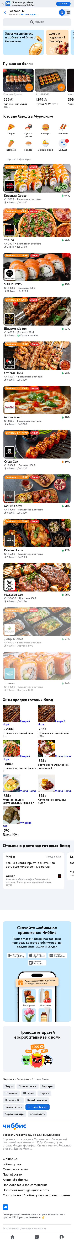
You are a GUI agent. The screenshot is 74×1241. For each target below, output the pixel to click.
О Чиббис (10, 1159)
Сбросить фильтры (18, 159)
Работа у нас (12, 1164)
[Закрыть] (3, 4)
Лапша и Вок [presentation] (13, 1100)
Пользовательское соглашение (25, 1185)
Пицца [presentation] (9, 1086)
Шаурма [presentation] (28, 1093)
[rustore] (37, 963)
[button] (18, 89)
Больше (63, 145)
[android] (16, 955)
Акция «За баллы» (16, 1180)
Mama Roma (63, 756)
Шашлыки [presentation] (11, 1093)
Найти (39, 22)
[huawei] (57, 955)
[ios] (37, 955)
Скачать (63, 4)
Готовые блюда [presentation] (37, 1107)
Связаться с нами (15, 1169)
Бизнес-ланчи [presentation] (13, 1107)
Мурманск (8, 1079)
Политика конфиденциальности (26, 1190)
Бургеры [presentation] (47, 1086)
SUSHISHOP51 (43, 94)
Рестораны (23, 1079)
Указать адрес (29, 14)
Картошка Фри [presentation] (14, 1114)
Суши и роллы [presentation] (27, 1086)
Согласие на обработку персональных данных (36, 1195)
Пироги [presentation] (44, 1093)
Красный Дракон (12, 94)
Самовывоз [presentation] (37, 1114)
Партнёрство (12, 1174)
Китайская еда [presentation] (37, 1100)
